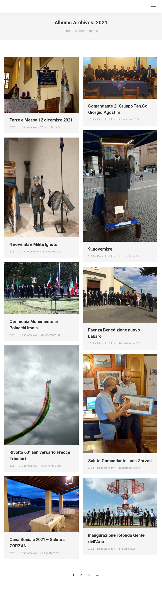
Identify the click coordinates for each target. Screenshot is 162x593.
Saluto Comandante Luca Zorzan (120, 460)
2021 (12, 127)
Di (28, 127)
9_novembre (100, 249)
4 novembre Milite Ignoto (33, 244)
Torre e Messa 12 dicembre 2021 (41, 120)
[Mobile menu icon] (153, 6)
